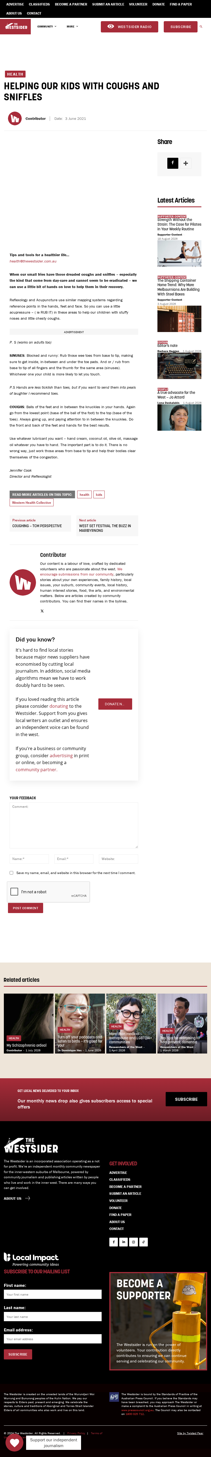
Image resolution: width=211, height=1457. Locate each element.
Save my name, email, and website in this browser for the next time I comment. (75, 872)
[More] (185, 163)
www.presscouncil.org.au (137, 1410)
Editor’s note (167, 346)
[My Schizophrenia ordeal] (29, 1024)
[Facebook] (172, 163)
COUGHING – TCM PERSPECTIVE (37, 526)
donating (58, 706)
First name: (15, 1285)
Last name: (15, 1307)
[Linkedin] (123, 1242)
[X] (42, 610)
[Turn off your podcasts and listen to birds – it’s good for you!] (80, 1024)
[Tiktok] (143, 1242)
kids (99, 494)
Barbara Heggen (168, 351)
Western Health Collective (31, 502)
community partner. (36, 770)
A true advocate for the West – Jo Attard (176, 395)
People (162, 389)
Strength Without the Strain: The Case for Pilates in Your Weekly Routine (179, 224)
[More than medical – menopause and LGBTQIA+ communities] (131, 1024)
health (84, 494)
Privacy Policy (76, 1433)
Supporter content (172, 216)
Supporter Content (169, 234)
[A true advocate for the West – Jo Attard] (179, 417)
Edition (162, 342)
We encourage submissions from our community (81, 571)
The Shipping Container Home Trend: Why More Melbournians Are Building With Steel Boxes (178, 288)
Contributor (36, 118)
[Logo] (16, 26)
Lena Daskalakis (168, 403)
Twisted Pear (195, 1433)
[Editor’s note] (179, 366)
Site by (182, 1433)
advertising (61, 756)
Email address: (18, 1329)
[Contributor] (15, 118)
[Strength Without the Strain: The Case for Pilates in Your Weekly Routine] (179, 253)
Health (15, 74)
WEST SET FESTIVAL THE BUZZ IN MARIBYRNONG (105, 528)
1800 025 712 (135, 1414)
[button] (201, 27)
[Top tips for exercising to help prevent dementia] (182, 1024)
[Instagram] (133, 1242)
